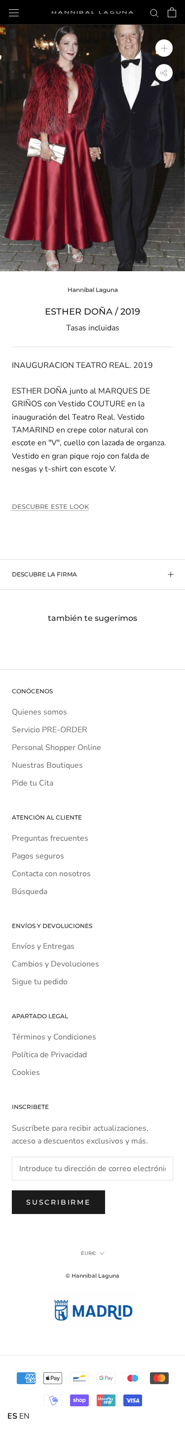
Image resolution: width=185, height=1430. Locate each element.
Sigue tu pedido (40, 981)
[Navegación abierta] (14, 12)
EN (24, 1416)
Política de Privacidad (49, 1054)
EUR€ (88, 1253)
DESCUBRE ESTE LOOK (50, 506)
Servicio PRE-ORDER (49, 729)
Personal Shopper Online (56, 747)
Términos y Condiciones (54, 1037)
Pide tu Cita (32, 783)
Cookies (26, 1072)
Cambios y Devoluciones (55, 964)
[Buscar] (154, 12)
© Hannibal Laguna (92, 1275)
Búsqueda (29, 891)
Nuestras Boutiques (47, 765)
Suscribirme (58, 1202)
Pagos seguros (38, 856)
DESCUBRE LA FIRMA (44, 574)
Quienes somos (39, 712)
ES (12, 1416)
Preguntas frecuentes (50, 838)
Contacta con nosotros (51, 873)
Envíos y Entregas (43, 946)
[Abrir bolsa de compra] (172, 12)
